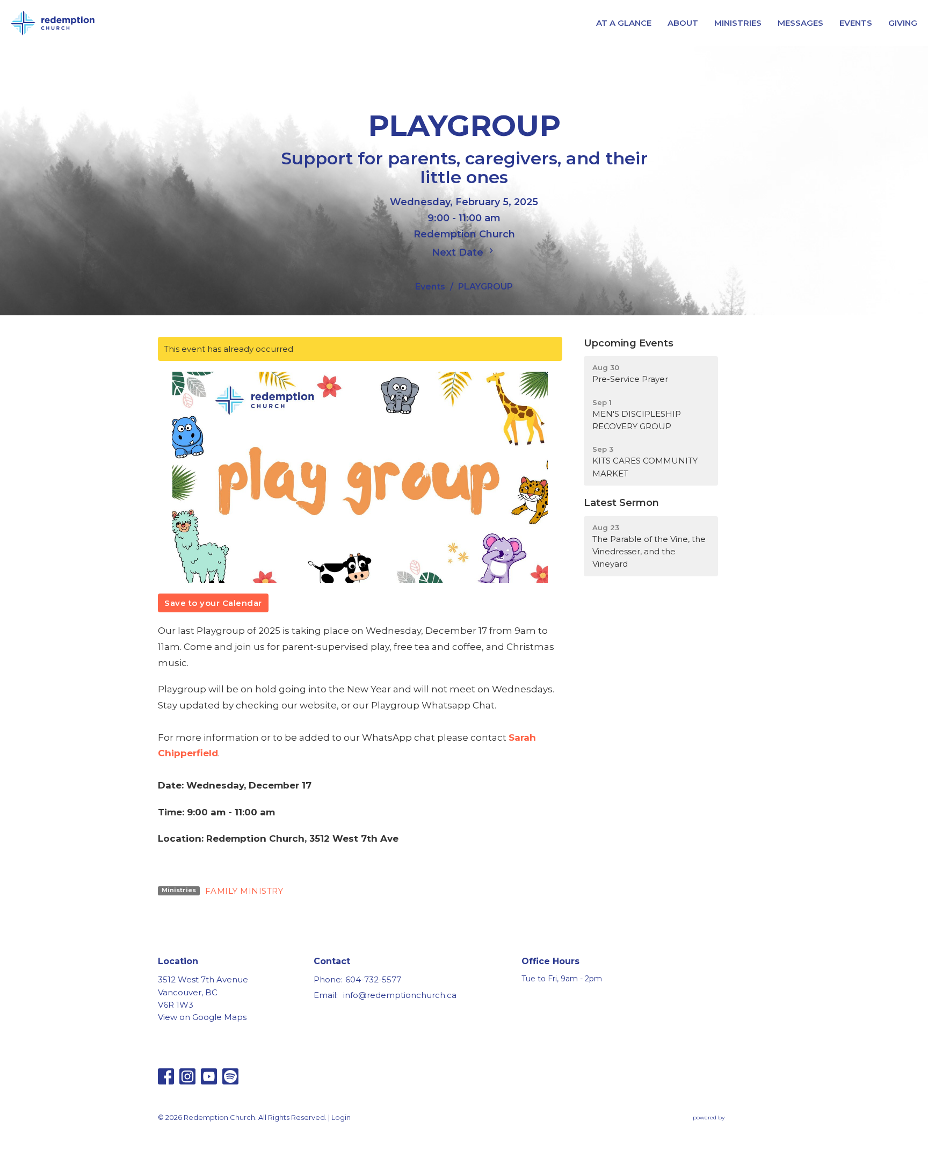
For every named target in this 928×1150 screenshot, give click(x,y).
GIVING (902, 23)
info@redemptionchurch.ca (399, 995)
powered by (726, 1126)
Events (430, 286)
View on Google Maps (202, 1017)
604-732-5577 (373, 979)
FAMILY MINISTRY (244, 891)
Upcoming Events (628, 343)
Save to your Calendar (213, 603)
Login (341, 1117)
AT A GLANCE (623, 23)
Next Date (459, 252)
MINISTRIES (738, 23)
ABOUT (683, 23)
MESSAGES (800, 23)
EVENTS (855, 23)
